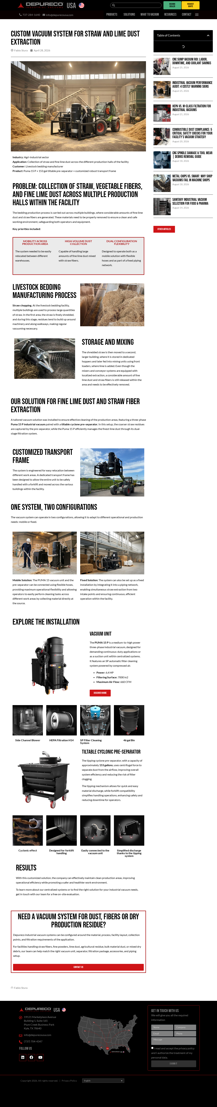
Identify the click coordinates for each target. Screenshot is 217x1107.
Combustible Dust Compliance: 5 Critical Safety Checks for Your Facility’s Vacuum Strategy (192, 133)
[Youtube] (40, 1057)
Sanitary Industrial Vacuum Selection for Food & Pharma (190, 201)
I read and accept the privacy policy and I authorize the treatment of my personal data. (172, 1053)
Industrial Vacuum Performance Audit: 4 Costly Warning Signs (192, 85)
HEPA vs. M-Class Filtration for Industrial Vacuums (191, 108)
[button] (197, 14)
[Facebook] (31, 1057)
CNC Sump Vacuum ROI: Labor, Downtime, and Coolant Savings (191, 61)
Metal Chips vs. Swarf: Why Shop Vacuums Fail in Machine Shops (192, 178)
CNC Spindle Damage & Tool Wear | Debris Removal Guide (192, 155)
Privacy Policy (69, 1080)
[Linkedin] (22, 1057)
